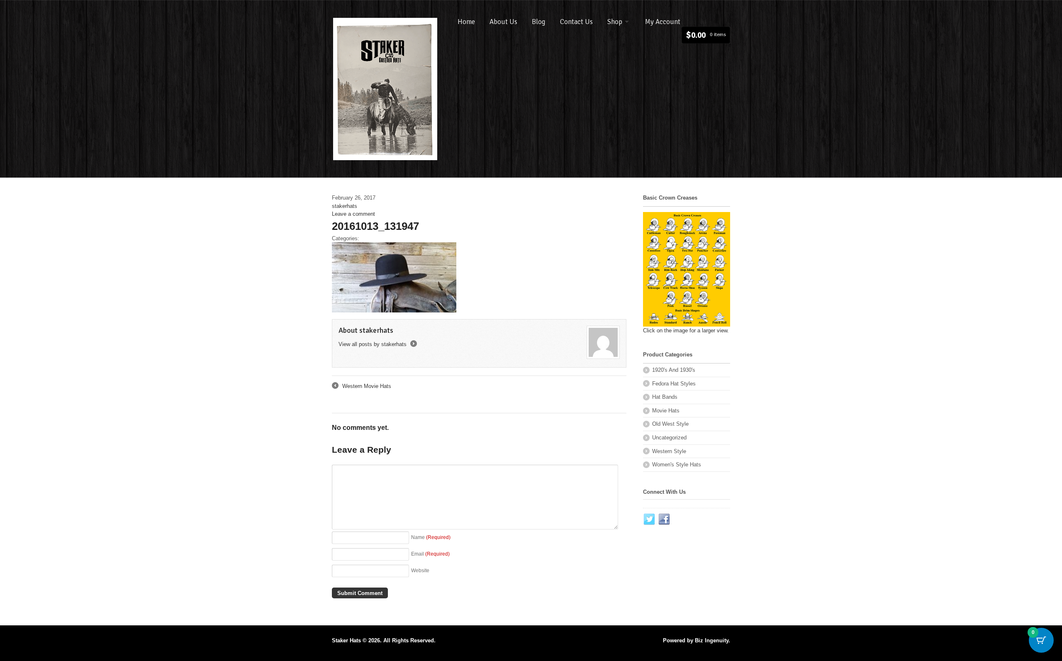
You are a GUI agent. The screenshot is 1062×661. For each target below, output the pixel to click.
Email (430, 553)
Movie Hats (666, 410)
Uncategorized (669, 437)
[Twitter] (649, 519)
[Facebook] (664, 519)
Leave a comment (353, 214)
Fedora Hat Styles (674, 384)
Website (420, 570)
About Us (503, 21)
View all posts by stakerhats (377, 344)
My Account (662, 21)
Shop (614, 21)
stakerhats (344, 206)
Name (431, 537)
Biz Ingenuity (711, 640)
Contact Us (576, 21)
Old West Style (670, 424)
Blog (539, 21)
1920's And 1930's (673, 370)
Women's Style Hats (676, 464)
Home (466, 21)
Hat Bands (664, 397)
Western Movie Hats (361, 386)
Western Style (669, 451)
